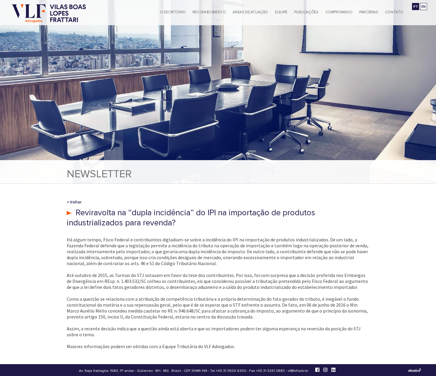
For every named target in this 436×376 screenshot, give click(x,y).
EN (423, 6)
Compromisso (339, 12)
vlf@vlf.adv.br (298, 371)
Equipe (281, 12)
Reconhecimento (209, 12)
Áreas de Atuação (250, 12)
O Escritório (172, 12)
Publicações (306, 12)
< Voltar (74, 202)
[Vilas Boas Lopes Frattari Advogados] (49, 14)
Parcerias (368, 12)
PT (415, 6)
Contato (394, 12)
